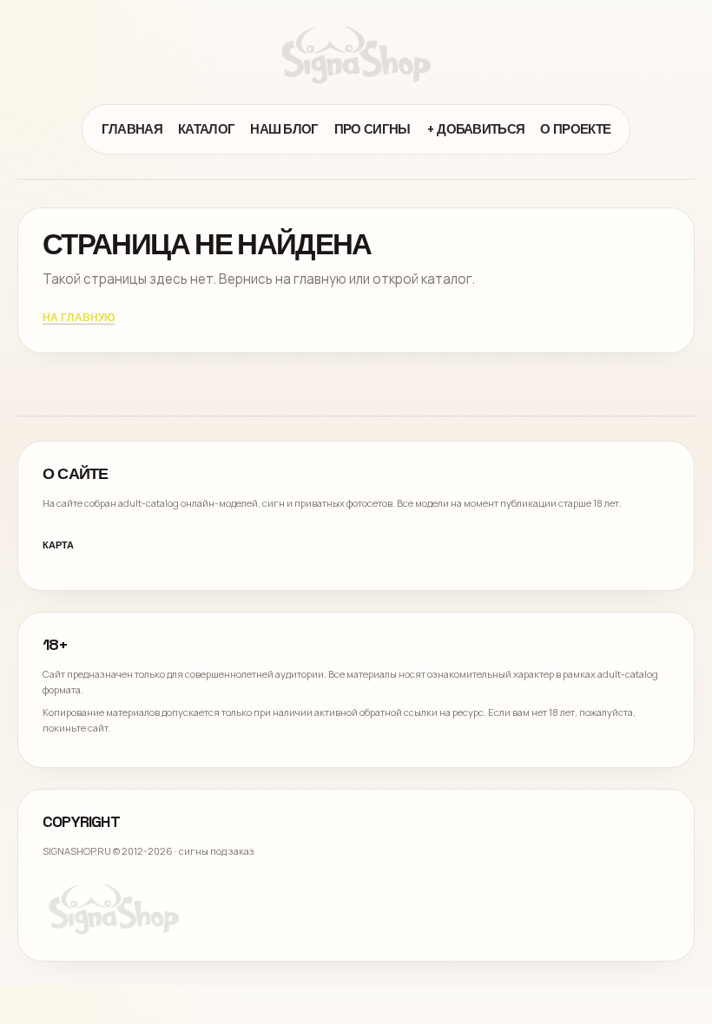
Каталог (206, 129)
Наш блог (284, 129)
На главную (79, 318)
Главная (132, 129)
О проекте (575, 129)
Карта (58, 545)
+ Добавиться (475, 129)
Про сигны (372, 129)
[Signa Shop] (356, 55)
